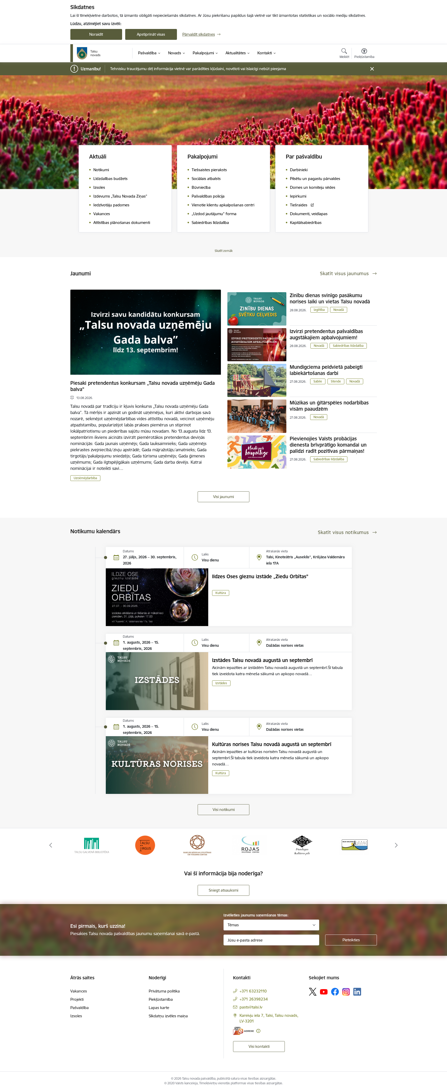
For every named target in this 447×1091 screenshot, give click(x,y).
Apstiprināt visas (151, 34)
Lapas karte (159, 1007)
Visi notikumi (224, 809)
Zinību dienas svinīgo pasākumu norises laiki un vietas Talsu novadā (330, 298)
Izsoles (76, 1015)
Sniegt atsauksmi (223, 890)
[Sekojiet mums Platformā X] (313, 992)
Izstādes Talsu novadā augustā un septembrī (262, 660)
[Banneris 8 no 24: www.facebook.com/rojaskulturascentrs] (197, 844)
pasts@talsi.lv (251, 1007)
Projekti (77, 999)
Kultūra (220, 593)
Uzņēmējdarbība (85, 478)
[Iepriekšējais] (50, 845)
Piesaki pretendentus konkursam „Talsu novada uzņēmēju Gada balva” (142, 386)
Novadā (338, 310)
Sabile (318, 381)
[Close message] (372, 69)
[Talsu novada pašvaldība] (89, 53)
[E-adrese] (243, 1031)
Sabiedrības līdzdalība (348, 346)
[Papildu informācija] (258, 1031)
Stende (336, 381)
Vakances (78, 991)
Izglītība (319, 310)
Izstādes (221, 683)
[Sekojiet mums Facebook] (335, 992)
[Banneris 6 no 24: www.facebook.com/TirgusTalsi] (92, 844)
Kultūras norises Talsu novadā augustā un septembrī (271, 744)
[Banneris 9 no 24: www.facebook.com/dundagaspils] (250, 844)
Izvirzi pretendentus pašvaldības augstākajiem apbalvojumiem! (326, 334)
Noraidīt (96, 34)
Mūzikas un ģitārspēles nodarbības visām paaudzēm (329, 406)
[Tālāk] (396, 845)
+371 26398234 (254, 999)
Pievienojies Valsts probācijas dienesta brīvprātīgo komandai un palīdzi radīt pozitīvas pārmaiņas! (328, 444)
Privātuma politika (164, 991)
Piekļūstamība (161, 999)
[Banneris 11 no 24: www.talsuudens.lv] (354, 844)
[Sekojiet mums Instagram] (346, 992)
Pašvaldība (79, 1007)
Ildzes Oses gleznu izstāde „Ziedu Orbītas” (260, 576)
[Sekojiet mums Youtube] (324, 991)
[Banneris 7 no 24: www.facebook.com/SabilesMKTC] (145, 844)
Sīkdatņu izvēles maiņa (168, 1015)
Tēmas (233, 924)
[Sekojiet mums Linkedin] (357, 992)
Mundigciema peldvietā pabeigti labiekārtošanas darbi (326, 370)
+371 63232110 (253, 991)
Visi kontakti (259, 1046)
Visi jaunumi (223, 496)
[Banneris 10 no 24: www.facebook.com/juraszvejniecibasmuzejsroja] (302, 844)
